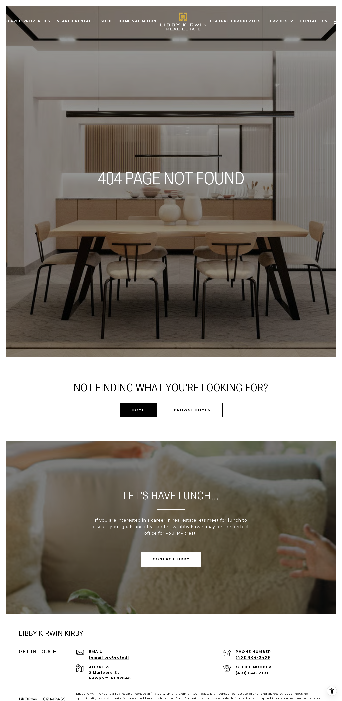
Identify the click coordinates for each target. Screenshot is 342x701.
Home (138, 410)
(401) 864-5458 (253, 657)
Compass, (201, 693)
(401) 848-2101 (252, 673)
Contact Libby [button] (171, 559)
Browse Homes (192, 410)
